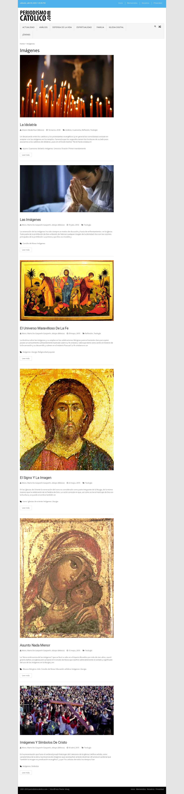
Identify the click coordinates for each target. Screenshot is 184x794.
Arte (39, 669)
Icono (25, 501)
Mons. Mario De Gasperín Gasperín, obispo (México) (43, 225)
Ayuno (25, 148)
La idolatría (28, 125)
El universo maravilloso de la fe (44, 328)
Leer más (26, 155)
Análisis (43, 27)
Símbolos (35, 766)
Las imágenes (30, 220)
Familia (100, 27)
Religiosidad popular (46, 352)
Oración (64, 148)
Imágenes (49, 148)
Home (22, 43)
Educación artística (63, 669)
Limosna (57, 148)
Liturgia (34, 352)
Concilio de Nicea (30, 243)
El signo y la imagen (35, 478)
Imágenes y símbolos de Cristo (43, 742)
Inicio (120, 3)
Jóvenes (26, 34)
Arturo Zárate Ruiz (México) (33, 130)
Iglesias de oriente (35, 501)
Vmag (67, 789)
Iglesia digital (116, 27)
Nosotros (145, 3)
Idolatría (41, 148)
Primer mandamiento (77, 148)
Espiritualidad (84, 27)
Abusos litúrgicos (30, 669)
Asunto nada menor (35, 645)
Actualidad (28, 27)
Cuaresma (76, 130)
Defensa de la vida (62, 27)
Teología (93, 130)
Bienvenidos (132, 3)
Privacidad (158, 3)
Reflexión (86, 130)
